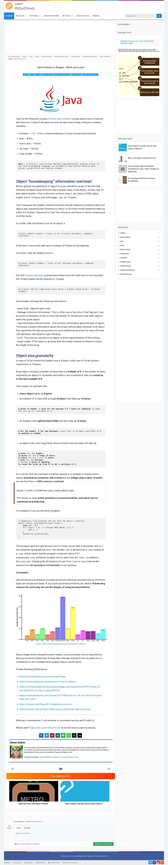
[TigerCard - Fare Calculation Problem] (33, 791)
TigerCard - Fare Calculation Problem (33, 804)
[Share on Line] (63, 735)
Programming (76, 74)
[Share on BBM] (79, 735)
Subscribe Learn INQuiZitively (45, 727)
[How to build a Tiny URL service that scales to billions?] (84, 791)
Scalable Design (125, 262)
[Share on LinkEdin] (57, 735)
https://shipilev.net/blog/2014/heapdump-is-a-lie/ (45, 704)
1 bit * (34, 133)
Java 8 (38, 74)
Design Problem (125, 237)
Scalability (123, 258)
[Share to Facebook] (41, 735)
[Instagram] (158, 862)
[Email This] (74, 735)
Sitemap (29, 863)
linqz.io (90, 856)
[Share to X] (46, 735)
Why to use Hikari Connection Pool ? (142, 158)
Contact (18, 863)
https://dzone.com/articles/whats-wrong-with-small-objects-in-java (55, 709)
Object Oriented (48, 74)
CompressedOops (34, 275)
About (7, 863)
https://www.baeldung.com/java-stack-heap (42, 676)
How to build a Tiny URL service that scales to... (84, 804)
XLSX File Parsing (125, 274)
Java (32, 74)
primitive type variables (59, 118)
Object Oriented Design (62, 74)
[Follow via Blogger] (162, 862)
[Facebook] (154, 862)
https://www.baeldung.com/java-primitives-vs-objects (64, 644)
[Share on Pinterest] (52, 735)
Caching (122, 233)
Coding (26, 74)
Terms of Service (71, 863)
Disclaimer (41, 863)
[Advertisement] (60, 38)
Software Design (125, 266)
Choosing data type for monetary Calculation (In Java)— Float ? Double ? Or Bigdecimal (143, 169)
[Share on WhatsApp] (68, 735)
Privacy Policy (54, 863)
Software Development (90, 74)
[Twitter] (150, 862)
